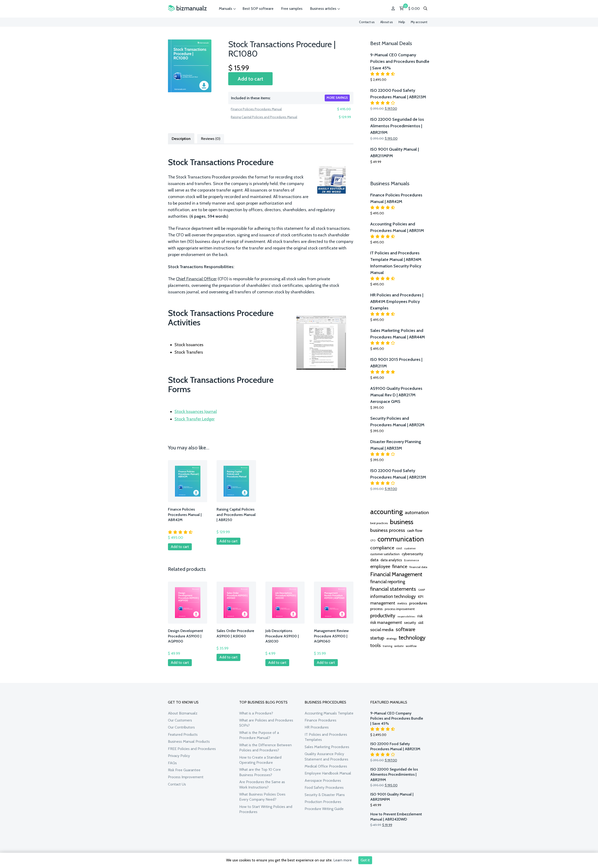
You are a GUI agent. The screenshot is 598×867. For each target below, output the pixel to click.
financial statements (393, 589)
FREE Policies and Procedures (192, 748)
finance (399, 566)
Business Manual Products (189, 741)
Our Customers (180, 720)
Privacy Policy (179, 755)
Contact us (367, 22)
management (382, 603)
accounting (386, 512)
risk (420, 616)
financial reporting (387, 581)
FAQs (172, 763)
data (374, 559)
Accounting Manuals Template (329, 713)
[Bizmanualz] (187, 8)
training (387, 646)
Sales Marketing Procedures (327, 747)
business (401, 522)
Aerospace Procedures (323, 780)
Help (402, 22)
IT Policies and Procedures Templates (326, 737)
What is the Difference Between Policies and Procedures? (265, 747)
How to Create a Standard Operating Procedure (260, 760)
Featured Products (183, 734)
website (399, 646)
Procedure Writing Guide (324, 809)
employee (380, 566)
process (376, 609)
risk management (386, 622)
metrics (402, 603)
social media (382, 629)
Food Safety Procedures (324, 787)
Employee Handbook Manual (328, 773)
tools (375, 645)
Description (181, 138)
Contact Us (177, 784)
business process (387, 530)
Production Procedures (323, 801)
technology (412, 637)
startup (377, 638)
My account (419, 22)
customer (410, 548)
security (410, 623)
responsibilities (406, 616)
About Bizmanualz (182, 713)
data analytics (391, 560)
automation (417, 512)
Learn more (342, 860)
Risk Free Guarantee (184, 770)
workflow (411, 646)
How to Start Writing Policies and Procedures (265, 809)
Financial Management (396, 574)
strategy (391, 638)
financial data (418, 567)
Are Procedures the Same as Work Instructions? (262, 784)
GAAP (421, 589)
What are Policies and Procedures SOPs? (266, 723)
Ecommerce (411, 560)
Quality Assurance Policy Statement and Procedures (326, 756)
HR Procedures (317, 727)
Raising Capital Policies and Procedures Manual (264, 117)
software (405, 629)
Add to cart (250, 78)
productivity (382, 615)
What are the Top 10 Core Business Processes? (260, 772)
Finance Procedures (320, 720)
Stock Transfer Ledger (194, 419)
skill (420, 623)
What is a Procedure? (256, 713)
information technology (393, 596)
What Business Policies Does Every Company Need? (262, 797)
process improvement (400, 609)
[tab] (181, 138)
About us (386, 22)
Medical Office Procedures (326, 766)
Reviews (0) (210, 138)
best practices (379, 523)
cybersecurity (412, 554)
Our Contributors (181, 727)
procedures (418, 603)
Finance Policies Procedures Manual (256, 109)
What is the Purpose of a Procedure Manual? (259, 735)
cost (399, 548)
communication (400, 539)
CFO (372, 540)
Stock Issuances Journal (195, 411)
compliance (382, 548)
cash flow (414, 530)
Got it (365, 860)
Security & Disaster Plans (325, 794)
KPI (420, 596)
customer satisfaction (385, 554)
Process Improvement (185, 777)
